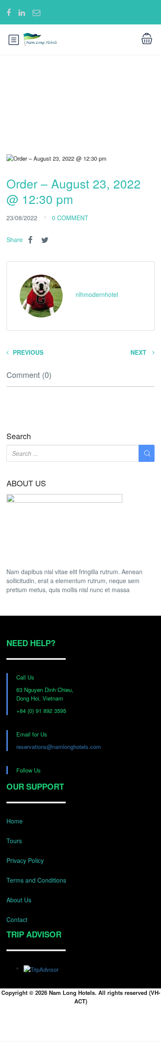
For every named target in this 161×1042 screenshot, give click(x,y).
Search (18, 436)
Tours (14, 840)
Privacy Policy (25, 860)
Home (14, 821)
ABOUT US (26, 483)
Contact (16, 919)
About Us (18, 899)
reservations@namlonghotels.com (58, 747)
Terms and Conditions (36, 880)
